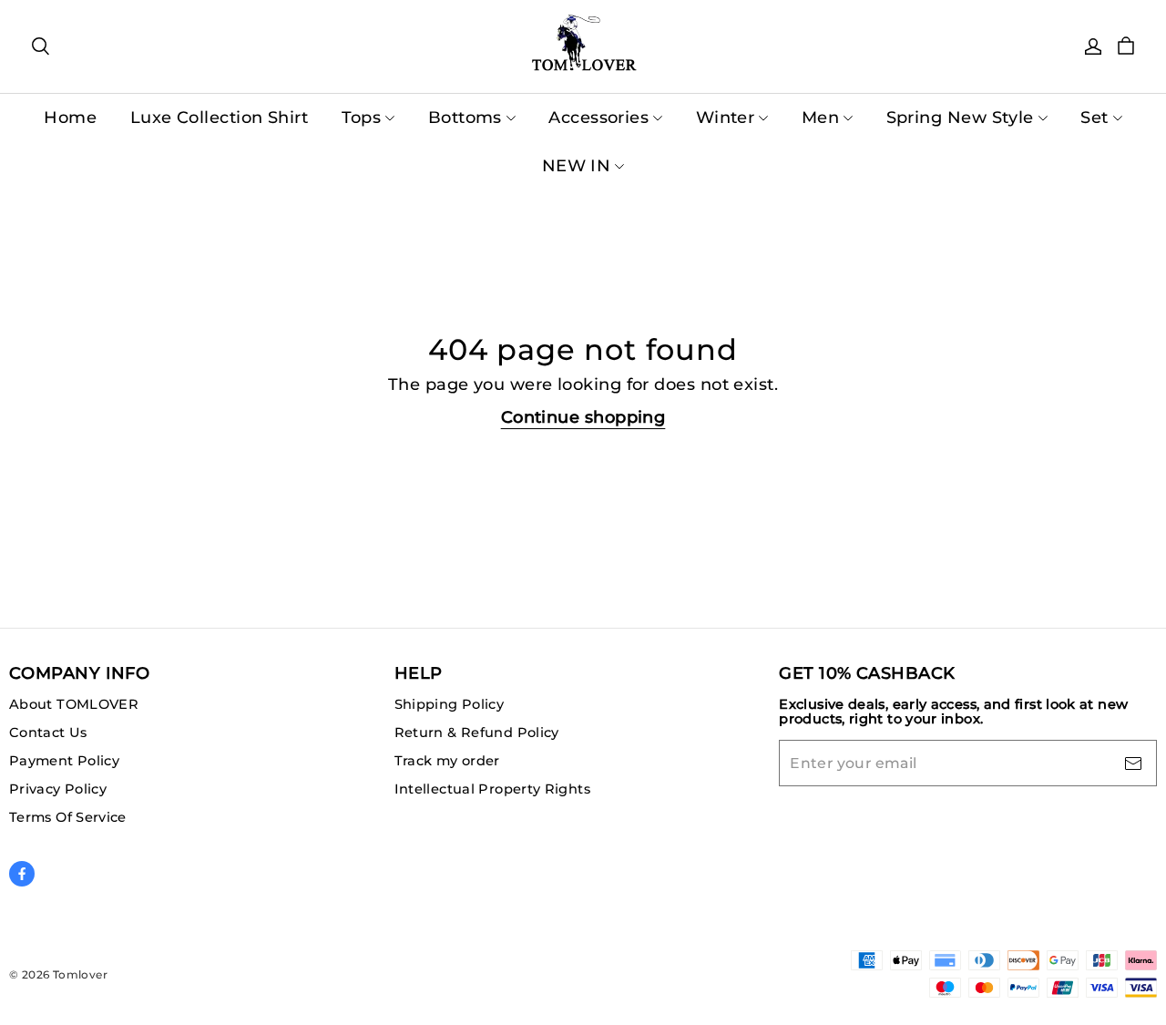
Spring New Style (960, 118)
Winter (725, 118)
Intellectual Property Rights (492, 789)
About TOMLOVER (73, 704)
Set (1094, 118)
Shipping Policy (449, 704)
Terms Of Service (68, 817)
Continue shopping (583, 417)
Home (70, 118)
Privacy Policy (58, 789)
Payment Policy (64, 760)
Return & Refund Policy (476, 732)
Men (820, 118)
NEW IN (576, 166)
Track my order (447, 760)
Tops (362, 118)
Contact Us (48, 732)
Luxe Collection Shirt (219, 118)
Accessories (598, 118)
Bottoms (465, 118)
